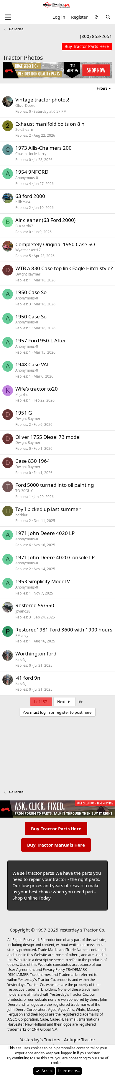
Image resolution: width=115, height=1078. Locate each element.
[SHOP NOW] (86, 46)
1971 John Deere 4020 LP (45, 533)
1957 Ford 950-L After (40, 340)
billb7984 (22, 201)
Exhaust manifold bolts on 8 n (50, 123)
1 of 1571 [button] (41, 701)
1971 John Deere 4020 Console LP (55, 557)
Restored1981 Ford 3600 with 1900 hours (63, 629)
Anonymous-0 (26, 177)
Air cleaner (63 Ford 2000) (45, 220)
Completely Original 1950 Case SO (55, 244)
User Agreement (21, 969)
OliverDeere (25, 105)
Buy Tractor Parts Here (56, 829)
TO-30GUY (24, 490)
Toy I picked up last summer (47, 509)
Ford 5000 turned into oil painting (54, 484)
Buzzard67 (24, 225)
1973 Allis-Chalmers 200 (43, 147)
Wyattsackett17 (28, 249)
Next (62, 701)
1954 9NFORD (31, 171)
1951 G (23, 412)
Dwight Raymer (27, 274)
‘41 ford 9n (27, 677)
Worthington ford (35, 653)
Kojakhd (21, 394)
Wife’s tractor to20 (36, 388)
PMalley (21, 635)
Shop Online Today (31, 898)
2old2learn (24, 129)
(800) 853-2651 (96, 36)
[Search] (108, 17)
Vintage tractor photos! (42, 99)
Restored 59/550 (34, 605)
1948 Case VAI (32, 364)
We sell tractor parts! (33, 873)
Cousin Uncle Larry (30, 153)
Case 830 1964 (32, 460)
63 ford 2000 (30, 196)
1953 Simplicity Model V (42, 581)
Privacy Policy (54, 969)
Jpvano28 (22, 611)
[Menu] (8, 17)
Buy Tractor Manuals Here (56, 845)
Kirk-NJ (20, 659)
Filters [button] (102, 88)
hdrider (21, 515)
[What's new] (96, 17)
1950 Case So (31, 292)
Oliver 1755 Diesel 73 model (47, 437)
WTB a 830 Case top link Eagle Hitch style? (64, 268)
